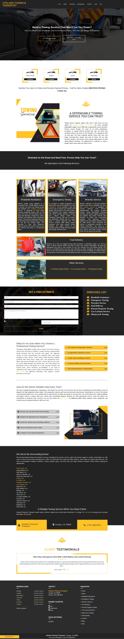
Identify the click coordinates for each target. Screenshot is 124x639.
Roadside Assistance (88, 596)
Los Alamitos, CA (21, 484)
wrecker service (89, 207)
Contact (89, 4)
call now (87, 512)
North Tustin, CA (21, 468)
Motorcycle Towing (96, 269)
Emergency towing (55, 207)
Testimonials (81, 4)
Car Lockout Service (79, 269)
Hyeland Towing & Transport (83, 125)
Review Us (10, 636)
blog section (20, 371)
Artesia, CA (20, 478)
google (51, 621)
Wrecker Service (87, 602)
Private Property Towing (61, 269)
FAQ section (64, 398)
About (65, 4)
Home (59, 4)
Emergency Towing (88, 599)
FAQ (101, 4)
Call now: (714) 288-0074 (74, 38)
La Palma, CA (20, 480)
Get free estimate (49, 38)
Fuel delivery (102, 244)
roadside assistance (37, 209)
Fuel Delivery (86, 604)
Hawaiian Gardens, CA (23, 482)
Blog (95, 4)
